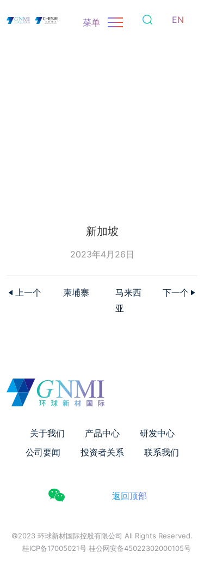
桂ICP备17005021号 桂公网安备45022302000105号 (106, 548)
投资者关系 (102, 452)
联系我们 (161, 452)
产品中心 (102, 433)
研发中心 (157, 433)
